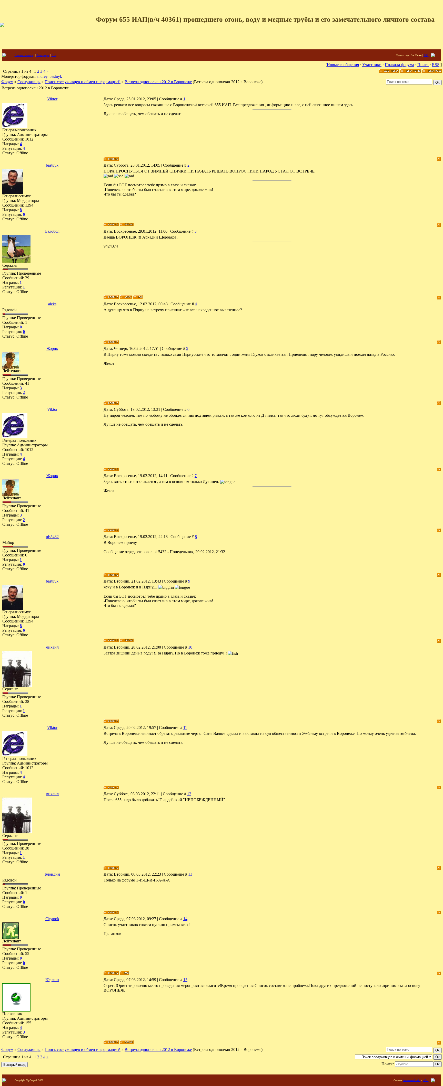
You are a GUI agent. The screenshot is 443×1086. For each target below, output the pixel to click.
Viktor (52, 99)
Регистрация (42, 55)
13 (190, 874)
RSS (426, 55)
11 (185, 727)
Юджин (52, 979)
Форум (7, 82)
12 (189, 794)
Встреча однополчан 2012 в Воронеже (158, 82)
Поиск (423, 64)
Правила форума (399, 64)
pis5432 (52, 536)
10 (190, 647)
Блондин (52, 874)
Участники (371, 64)
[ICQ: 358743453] (124, 973)
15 (185, 979)
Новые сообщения (343, 64)
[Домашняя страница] (126, 297)
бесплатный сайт (411, 1080)
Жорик (52, 348)
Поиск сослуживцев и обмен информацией (82, 82)
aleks (52, 304)
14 (185, 919)
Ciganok (52, 919)
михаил (52, 647)
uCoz (425, 1080)
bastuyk (55, 76)
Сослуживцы (29, 82)
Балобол (52, 231)
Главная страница (24, 55)
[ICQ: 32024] (138, 297)
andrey (42, 76)
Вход (54, 55)
